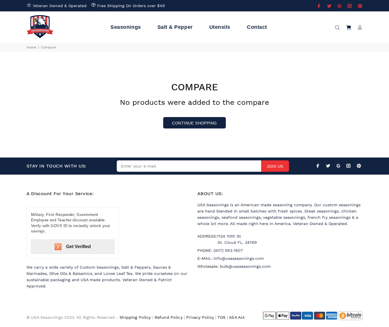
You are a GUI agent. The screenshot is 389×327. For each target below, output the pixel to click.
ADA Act (237, 317)
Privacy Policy (200, 317)
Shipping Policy (135, 317)
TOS (221, 317)
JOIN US (275, 166)
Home (31, 47)
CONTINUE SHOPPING (194, 123)
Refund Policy (169, 317)
